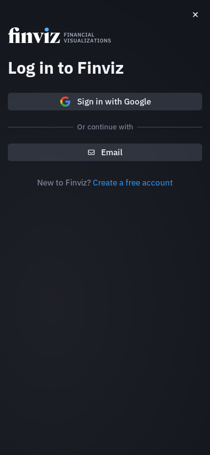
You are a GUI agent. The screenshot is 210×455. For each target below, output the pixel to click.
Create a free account (133, 182)
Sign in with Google (114, 101)
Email (112, 152)
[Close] (195, 14)
